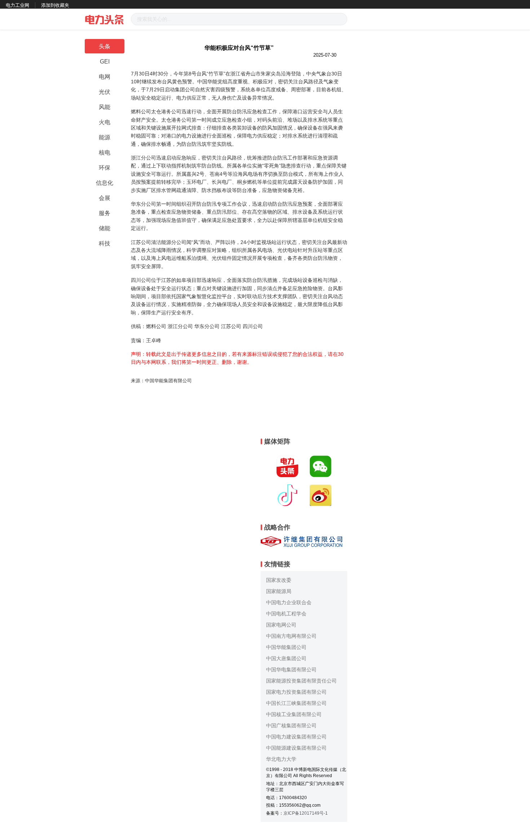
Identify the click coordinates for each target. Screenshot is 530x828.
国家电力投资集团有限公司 (296, 692)
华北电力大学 (281, 759)
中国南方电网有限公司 (291, 636)
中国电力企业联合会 (289, 602)
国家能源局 (278, 591)
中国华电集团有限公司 (291, 669)
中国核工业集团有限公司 (294, 714)
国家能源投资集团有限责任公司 (301, 681)
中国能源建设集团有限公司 (296, 748)
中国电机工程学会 (286, 613)
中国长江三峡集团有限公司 (296, 703)
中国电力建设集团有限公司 (296, 737)
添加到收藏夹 (55, 5)
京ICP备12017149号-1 (305, 813)
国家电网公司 (281, 625)
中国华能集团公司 (286, 647)
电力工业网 (17, 5)
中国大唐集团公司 (286, 658)
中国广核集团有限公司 (291, 725)
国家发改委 (278, 580)
